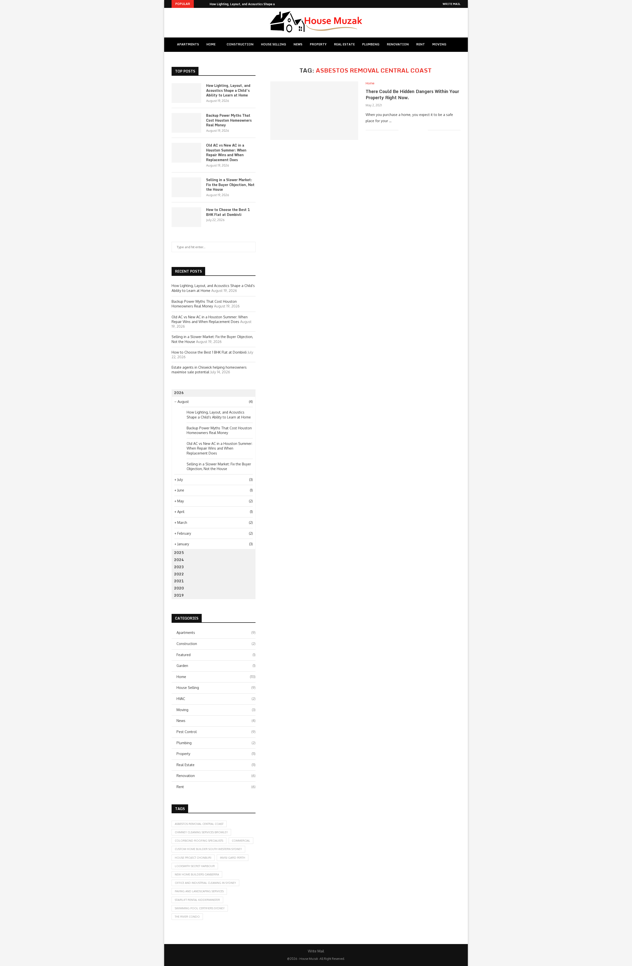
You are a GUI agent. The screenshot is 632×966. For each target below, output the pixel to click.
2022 (179, 574)
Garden (216, 665)
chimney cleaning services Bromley (201, 832)
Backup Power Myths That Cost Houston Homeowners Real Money (229, 120)
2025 (179, 552)
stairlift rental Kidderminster (197, 900)
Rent (420, 44)
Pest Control (216, 732)
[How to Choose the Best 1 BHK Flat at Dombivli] (186, 217)
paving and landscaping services (199, 891)
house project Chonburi (193, 857)
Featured (216, 655)
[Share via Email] (424, 130)
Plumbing (370, 44)
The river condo (187, 916)
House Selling (273, 44)
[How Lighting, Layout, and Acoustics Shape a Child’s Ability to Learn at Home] (186, 93)
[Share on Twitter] (413, 130)
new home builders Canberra (197, 874)
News (298, 44)
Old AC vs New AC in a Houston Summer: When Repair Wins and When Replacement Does (226, 152)
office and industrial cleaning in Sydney (205, 883)
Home (211, 44)
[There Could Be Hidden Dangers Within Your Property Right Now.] (314, 110)
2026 (179, 393)
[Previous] (198, 4)
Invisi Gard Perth (232, 857)
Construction (240, 44)
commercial (241, 840)
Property (318, 44)
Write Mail (451, 4)
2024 (179, 560)
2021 (179, 581)
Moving (439, 44)
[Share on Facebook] (408, 130)
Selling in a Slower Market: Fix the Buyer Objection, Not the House (230, 184)
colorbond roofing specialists (199, 840)
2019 (179, 595)
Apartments (188, 44)
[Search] (456, 45)
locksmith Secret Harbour (195, 866)
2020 (179, 588)
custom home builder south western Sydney (208, 849)
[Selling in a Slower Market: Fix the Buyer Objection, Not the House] (186, 187)
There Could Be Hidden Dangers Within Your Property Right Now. (412, 94)
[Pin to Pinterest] (418, 130)
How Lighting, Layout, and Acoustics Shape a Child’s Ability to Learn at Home (228, 90)
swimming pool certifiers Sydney (200, 908)
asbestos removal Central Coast (199, 824)
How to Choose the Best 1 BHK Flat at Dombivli (228, 212)
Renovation (398, 44)
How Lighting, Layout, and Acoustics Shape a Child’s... (249, 4)
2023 (179, 567)
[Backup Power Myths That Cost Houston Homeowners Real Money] (186, 123)
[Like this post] (402, 130)
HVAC (216, 699)
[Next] (205, 4)
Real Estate (344, 44)
